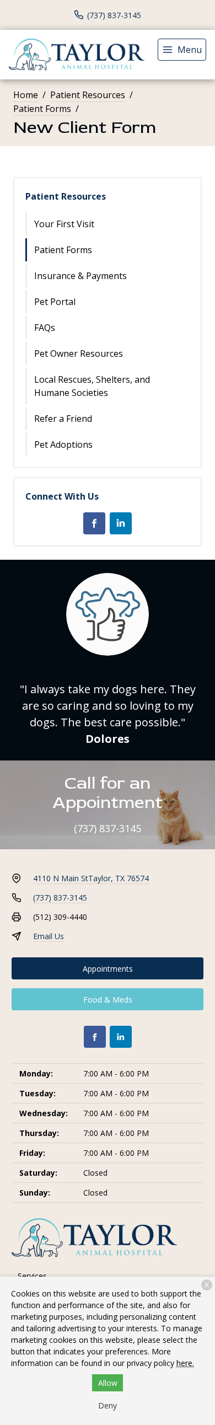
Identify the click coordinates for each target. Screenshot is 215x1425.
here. (185, 1363)
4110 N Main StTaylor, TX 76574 (91, 878)
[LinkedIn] (121, 523)
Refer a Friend (63, 419)
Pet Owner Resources (78, 353)
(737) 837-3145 (107, 828)
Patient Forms (42, 109)
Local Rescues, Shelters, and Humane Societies (92, 386)
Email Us (48, 936)
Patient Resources (87, 95)
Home (25, 95)
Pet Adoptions (63, 444)
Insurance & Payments (80, 276)
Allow (107, 1383)
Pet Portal (55, 302)
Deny (107, 1405)
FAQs (44, 328)
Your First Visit (64, 224)
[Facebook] (94, 523)
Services (32, 1276)
